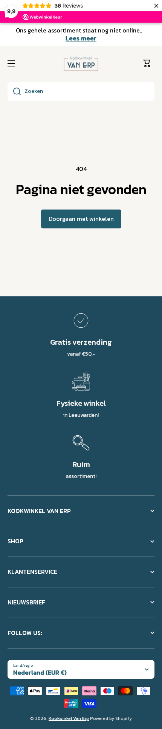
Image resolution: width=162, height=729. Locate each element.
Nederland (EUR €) (40, 672)
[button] (148, 63)
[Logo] (81, 64)
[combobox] (81, 91)
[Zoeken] (14, 91)
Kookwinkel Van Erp (69, 718)
